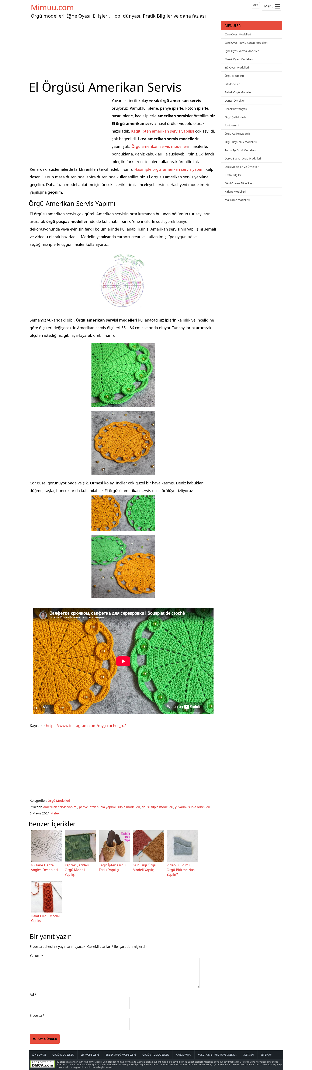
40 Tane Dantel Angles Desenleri (44, 867)
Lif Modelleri (232, 84)
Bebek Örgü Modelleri (238, 92)
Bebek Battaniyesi (236, 109)
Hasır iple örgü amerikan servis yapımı (169, 169)
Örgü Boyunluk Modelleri (241, 142)
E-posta (37, 1015)
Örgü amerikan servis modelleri (159, 146)
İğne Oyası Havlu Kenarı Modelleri (246, 43)
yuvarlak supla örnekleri (192, 807)
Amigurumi (232, 125)
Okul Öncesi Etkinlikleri (239, 183)
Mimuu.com (52, 7)
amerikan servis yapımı (60, 807)
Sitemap (266, 1054)
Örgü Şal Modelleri (236, 117)
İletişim (248, 1054)
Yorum (36, 955)
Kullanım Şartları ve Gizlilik (217, 1054)
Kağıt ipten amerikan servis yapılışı (162, 131)
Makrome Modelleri (237, 200)
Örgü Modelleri (59, 800)
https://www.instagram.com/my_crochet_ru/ (86, 725)
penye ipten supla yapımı (97, 807)
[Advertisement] (124, 49)
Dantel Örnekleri (235, 100)
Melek (55, 813)
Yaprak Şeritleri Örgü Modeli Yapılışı (77, 870)
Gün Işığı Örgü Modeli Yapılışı (144, 867)
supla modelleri (128, 807)
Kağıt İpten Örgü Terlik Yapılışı (112, 867)
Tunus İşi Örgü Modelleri (240, 150)
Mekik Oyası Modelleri (239, 59)
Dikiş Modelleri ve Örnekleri (242, 167)
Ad (33, 994)
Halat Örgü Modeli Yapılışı (45, 918)
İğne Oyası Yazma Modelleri (242, 51)
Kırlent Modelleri (235, 191)
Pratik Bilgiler (233, 175)
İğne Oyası (39, 1054)
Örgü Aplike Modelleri (238, 134)
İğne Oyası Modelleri (238, 34)
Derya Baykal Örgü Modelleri (243, 158)
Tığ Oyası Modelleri (237, 67)
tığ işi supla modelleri (157, 807)
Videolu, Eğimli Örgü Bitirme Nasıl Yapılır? (181, 870)
